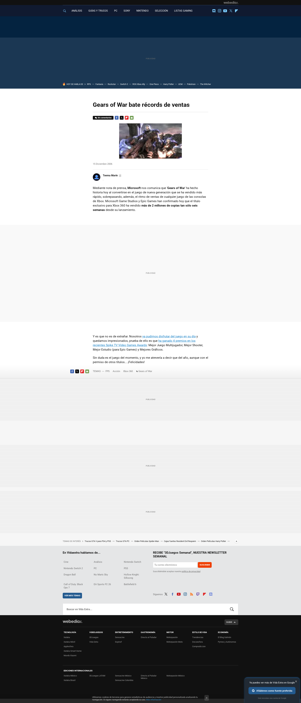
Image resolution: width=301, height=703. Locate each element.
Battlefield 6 (130, 584)
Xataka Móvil (69, 642)
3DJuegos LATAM (97, 676)
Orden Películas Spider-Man (146, 541)
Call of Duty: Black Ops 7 (73, 586)
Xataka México (70, 676)
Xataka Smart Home (73, 651)
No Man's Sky (101, 574)
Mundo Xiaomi (70, 655)
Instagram (219, 11)
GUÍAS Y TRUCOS (98, 10)
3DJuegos (93, 637)
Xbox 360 (128, 371)
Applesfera (68, 646)
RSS (191, 593)
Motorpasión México (175, 676)
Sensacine (119, 637)
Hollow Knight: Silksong (131, 576)
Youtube (225, 11)
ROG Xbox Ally (138, 84)
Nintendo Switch (132, 562)
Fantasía (99, 84)
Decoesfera (197, 642)
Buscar (232, 609)
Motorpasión (172, 637)
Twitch (198, 593)
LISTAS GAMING (183, 10)
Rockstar (112, 84)
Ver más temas (72, 595)
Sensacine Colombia (124, 680)
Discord (214, 11)
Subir (229, 622)
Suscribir (205, 565)
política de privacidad (191, 571)
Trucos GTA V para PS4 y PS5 (98, 541)
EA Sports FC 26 (102, 584)
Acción (116, 371)
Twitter (231, 11)
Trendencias (197, 637)
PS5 (126, 568)
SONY (127, 10)
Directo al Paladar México (148, 677)
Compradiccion (199, 646)
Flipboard (236, 11)
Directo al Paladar (148, 637)
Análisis (98, 562)
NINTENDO (142, 10)
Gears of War (145, 371)
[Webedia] (231, 2)
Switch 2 (124, 84)
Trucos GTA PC (123, 541)
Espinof (118, 642)
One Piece (154, 84)
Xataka (67, 637)
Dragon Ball (70, 574)
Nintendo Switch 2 (73, 568)
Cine (66, 562)
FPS (108, 371)
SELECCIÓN (161, 10)
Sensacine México (123, 676)
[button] (112, 175)
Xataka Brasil (69, 680)
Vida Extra (93, 642)
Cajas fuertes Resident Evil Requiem (180, 541)
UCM (180, 84)
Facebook (117, 118)
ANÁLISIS (76, 10)
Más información (153, 699)
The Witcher (205, 84)
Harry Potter (168, 84)
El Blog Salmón (224, 637)
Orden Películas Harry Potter (213, 541)
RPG (89, 84)
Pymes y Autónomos (227, 642)
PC (115, 10)
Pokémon (191, 84)
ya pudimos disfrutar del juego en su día (169, 336)
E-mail (132, 118)
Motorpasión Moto (174, 642)
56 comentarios (105, 117)
